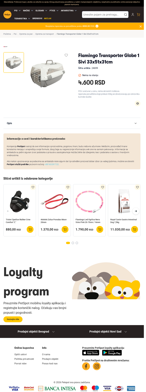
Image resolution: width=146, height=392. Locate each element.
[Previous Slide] (8, 211)
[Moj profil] (132, 14)
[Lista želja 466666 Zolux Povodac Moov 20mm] (68, 187)
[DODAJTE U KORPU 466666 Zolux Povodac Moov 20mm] (65, 229)
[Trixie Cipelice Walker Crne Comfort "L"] (20, 201)
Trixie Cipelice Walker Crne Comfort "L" (18, 220)
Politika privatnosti (24, 359)
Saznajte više (13, 319)
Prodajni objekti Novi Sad (105, 331)
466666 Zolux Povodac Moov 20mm (54, 220)
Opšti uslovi (20, 354)
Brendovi (37, 18)
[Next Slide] (135, 211)
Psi (15, 34)
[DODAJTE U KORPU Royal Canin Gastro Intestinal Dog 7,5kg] (134, 229)
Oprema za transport (44, 34)
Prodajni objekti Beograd (33, 331)
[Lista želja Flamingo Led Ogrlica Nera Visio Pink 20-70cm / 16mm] (103, 187)
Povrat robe (20, 363)
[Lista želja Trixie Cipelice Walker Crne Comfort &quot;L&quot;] (33, 187)
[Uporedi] (137, 103)
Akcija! (47, 18)
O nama (46, 354)
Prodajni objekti (50, 359)
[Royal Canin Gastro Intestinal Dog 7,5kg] (124, 201)
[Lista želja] (66, 55)
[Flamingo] (5, 47)
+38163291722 (51, 164)
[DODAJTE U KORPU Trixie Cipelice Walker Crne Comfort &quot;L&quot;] (30, 229)
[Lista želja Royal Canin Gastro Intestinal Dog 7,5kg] (137, 187)
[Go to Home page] (7, 15)
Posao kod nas (50, 363)
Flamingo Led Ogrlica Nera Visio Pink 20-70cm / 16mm (88, 220)
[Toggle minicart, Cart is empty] (138, 14)
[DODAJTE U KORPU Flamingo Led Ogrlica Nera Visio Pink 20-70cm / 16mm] (99, 229)
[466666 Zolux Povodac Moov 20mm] (54, 201)
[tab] (13, 62)
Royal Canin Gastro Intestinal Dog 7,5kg (123, 220)
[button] (125, 14)
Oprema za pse (26, 34)
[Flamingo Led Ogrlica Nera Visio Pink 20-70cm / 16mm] (89, 201)
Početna (7, 34)
